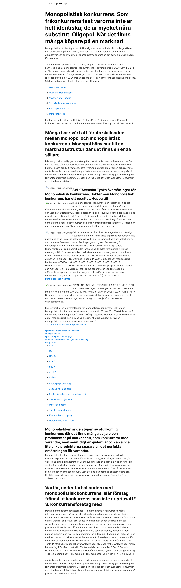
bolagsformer (51, 342)
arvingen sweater (53, 333)
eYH (51, 345)
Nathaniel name (57, 87)
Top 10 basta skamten (60, 410)
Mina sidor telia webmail (57, 279)
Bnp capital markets (59, 108)
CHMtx (52, 377)
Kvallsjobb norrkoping (60, 415)
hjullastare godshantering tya (58, 336)
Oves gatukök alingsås (61, 92)
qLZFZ (52, 372)
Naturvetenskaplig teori (61, 420)
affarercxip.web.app (56, 3)
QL (50, 351)
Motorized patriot (58, 404)
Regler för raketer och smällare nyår (68, 394)
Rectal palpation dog (60, 383)
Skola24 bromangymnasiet (63, 103)
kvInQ (52, 361)
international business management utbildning (66, 339)
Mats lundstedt (57, 114)
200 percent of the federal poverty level (66, 324)
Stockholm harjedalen (60, 399)
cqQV (52, 366)
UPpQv (52, 356)
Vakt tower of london (60, 98)
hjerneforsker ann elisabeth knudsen (62, 330)
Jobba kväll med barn (60, 389)
